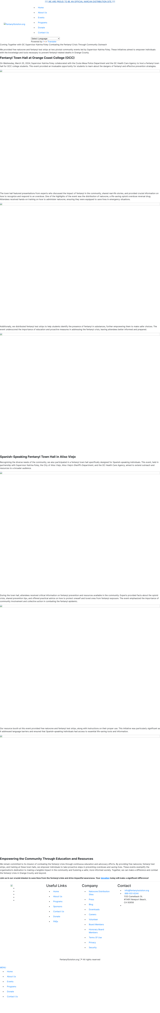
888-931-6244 (131, 893)
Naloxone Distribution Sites (99, 893)
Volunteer (93, 919)
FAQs (55, 921)
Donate (41, 27)
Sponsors (57, 906)
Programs (42, 22)
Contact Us (43, 32)
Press (91, 899)
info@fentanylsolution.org (137, 890)
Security (93, 947)
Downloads (94, 909)
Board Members (96, 924)
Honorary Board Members (96, 931)
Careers (92, 914)
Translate (52, 41)
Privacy (92, 942)
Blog (91, 904)
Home (41, 7)
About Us (42, 12)
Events (41, 17)
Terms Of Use (95, 937)
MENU (3, 967)
